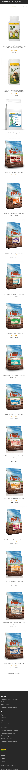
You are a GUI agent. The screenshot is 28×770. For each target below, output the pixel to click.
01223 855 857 (5, 2)
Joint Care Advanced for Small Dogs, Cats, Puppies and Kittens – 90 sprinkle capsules (14, 47)
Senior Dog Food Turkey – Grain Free (14, 663)
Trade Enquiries (5, 704)
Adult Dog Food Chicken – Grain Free (14, 213)
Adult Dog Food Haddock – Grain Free (14, 294)
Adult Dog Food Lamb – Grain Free (14, 334)
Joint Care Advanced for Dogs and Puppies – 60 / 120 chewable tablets (14, 91)
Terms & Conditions (6, 738)
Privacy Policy (5, 736)
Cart (2, 720)
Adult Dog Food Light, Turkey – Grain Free (14, 375)
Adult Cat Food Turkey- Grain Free (14, 133)
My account (4, 715)
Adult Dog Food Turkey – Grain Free (14, 498)
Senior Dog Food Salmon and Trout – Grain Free (14, 623)
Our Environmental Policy (8, 733)
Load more (14, 678)
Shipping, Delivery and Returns (9, 730)
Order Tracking (5, 723)
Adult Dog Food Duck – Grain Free (14, 253)
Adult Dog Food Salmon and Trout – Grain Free (14, 456)
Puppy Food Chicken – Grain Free (14, 581)
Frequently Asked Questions (9, 707)
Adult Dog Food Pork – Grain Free (14, 414)
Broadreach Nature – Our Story (9, 699)
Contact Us (4, 702)
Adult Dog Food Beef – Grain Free (14, 172)
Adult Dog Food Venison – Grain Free (14, 540)
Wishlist (3, 717)
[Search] (23, 6)
